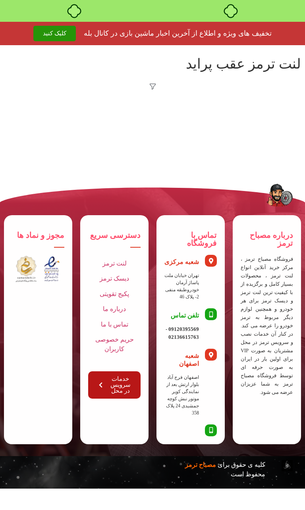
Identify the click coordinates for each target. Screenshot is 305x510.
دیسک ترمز (114, 278)
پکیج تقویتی (114, 293)
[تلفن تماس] (211, 314)
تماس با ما (114, 324)
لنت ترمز (114, 263)
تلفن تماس (185, 315)
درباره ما (114, 309)
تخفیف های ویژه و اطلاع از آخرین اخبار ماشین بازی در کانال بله (178, 33)
